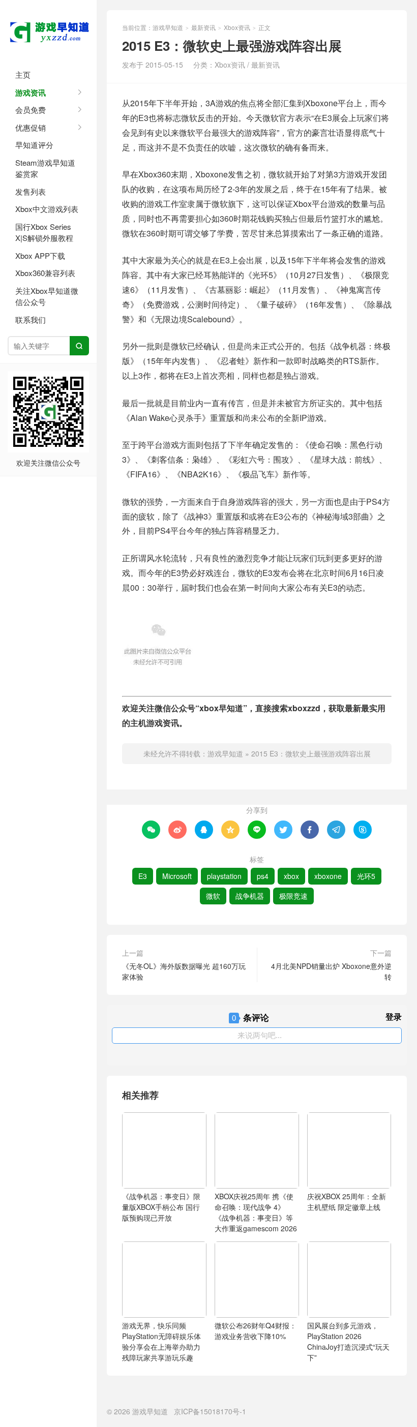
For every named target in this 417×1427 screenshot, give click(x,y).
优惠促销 (30, 127)
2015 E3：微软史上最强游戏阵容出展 (311, 753)
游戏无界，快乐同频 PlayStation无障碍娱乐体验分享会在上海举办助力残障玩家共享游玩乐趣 (161, 1341)
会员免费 (30, 109)
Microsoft (177, 876)
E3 (142, 876)
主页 (23, 74)
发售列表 (30, 191)
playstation (224, 876)
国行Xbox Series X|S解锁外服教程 (44, 232)
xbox (291, 876)
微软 (213, 896)
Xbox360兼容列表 (45, 272)
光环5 (366, 876)
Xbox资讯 (237, 27)
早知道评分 (34, 144)
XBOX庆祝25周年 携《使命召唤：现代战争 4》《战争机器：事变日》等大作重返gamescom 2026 (256, 1212)
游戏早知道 (48, 30)
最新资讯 (203, 27)
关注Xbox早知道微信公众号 (46, 296)
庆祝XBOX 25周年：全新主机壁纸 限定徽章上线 (346, 1201)
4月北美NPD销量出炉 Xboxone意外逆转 (331, 971)
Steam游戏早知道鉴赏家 (45, 168)
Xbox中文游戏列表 (46, 208)
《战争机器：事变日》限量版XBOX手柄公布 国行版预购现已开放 (161, 1207)
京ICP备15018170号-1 (210, 1411)
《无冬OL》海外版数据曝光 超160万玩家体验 (184, 971)
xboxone (328, 876)
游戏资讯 (30, 92)
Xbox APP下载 (40, 255)
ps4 (263, 876)
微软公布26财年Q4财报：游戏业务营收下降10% (255, 1330)
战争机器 (249, 896)
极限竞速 (293, 896)
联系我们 (30, 319)
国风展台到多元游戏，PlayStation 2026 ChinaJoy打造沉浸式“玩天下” (348, 1341)
